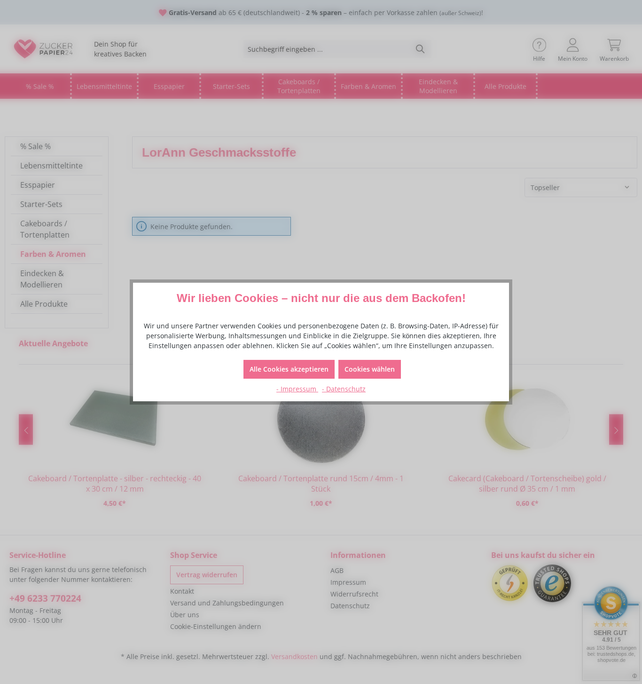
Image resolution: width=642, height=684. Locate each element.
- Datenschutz (344, 388)
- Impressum (297, 388)
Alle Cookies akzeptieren (289, 369)
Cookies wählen (369, 369)
